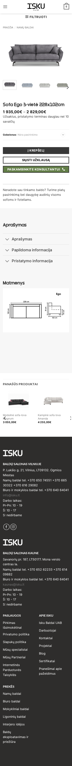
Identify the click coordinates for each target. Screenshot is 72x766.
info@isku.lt (11, 495)
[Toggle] (7, 239)
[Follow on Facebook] (6, 527)
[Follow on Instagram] (13, 527)
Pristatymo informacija (32, 261)
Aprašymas (22, 239)
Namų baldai (25, 27)
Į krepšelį (36, 150)
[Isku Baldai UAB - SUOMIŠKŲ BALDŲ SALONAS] (36, 6)
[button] (5, 6)
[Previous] (9, 55)
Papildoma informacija (32, 250)
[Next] (63, 55)
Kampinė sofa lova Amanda (49, 417)
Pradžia (8, 27)
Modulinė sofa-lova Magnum (14, 417)
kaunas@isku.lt (13, 584)
